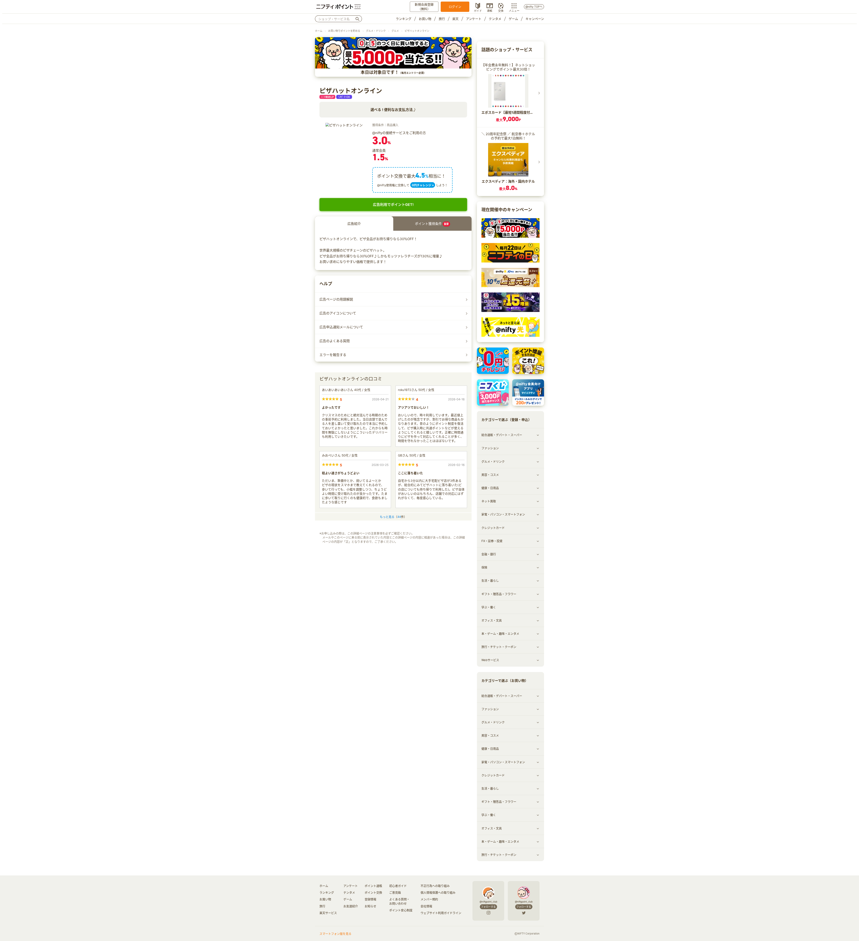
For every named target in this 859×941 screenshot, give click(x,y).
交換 (501, 10)
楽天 (455, 19)
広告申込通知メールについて (341, 327)
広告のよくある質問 (334, 341)
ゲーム (513, 19)
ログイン (455, 7)
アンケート (473, 19)
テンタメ (495, 19)
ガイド (478, 10)
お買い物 (425, 19)
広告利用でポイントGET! (393, 204)
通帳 (489, 10)
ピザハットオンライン (417, 30)
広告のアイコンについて (337, 313)
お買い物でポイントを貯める (344, 30)
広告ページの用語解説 (336, 299)
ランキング (403, 19)
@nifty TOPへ (533, 6)
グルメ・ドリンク (376, 30)
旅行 (442, 19)
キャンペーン (534, 19)
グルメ (395, 30)
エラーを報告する (332, 355)
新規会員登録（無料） (424, 6)
